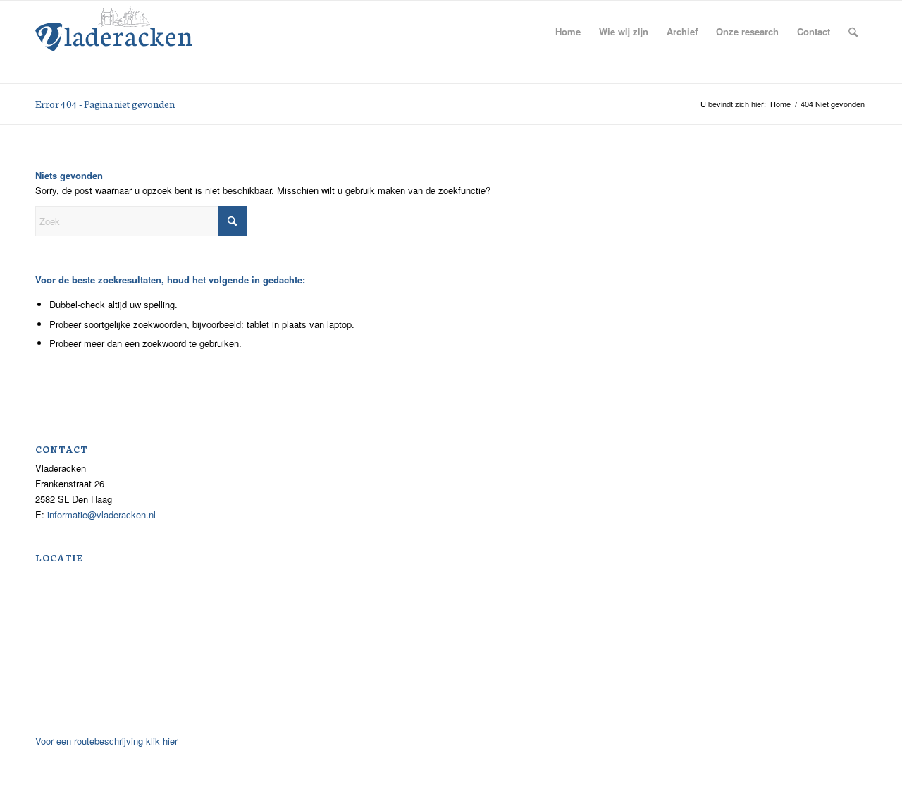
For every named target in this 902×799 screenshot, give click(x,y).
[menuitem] (568, 32)
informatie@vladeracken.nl (101, 514)
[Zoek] (853, 32)
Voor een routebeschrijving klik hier (106, 741)
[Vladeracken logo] (113, 27)
